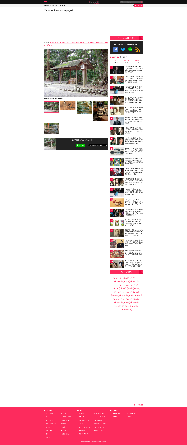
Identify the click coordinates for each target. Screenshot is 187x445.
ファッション (49, 420)
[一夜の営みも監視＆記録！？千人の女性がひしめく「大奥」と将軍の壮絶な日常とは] (117, 254)
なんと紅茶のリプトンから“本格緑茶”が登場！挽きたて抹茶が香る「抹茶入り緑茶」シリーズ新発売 (134, 222)
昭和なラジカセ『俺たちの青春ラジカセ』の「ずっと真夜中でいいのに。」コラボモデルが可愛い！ (134, 150)
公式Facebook (115, 49)
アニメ (127, 281)
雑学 (137, 285)
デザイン (139, 295)
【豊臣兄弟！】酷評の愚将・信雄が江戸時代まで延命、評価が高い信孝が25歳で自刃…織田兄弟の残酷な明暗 (134, 140)
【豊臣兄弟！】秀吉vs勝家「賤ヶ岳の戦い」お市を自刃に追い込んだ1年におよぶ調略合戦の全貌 (134, 69)
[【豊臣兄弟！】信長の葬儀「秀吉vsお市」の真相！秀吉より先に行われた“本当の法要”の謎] (117, 131)
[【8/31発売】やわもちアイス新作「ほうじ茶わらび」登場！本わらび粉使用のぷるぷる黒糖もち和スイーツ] (117, 202)
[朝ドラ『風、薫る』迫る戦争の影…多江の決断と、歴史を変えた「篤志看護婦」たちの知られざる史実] (117, 111)
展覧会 (127, 302)
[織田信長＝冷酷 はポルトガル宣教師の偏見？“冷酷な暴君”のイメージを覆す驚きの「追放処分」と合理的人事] (117, 233)
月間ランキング (83, 434)
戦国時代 (126, 278)
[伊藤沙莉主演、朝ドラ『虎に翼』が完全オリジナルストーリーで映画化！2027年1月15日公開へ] (117, 121)
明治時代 (115, 295)
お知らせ (81, 417)
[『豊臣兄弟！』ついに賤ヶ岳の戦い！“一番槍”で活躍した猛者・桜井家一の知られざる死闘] (117, 243)
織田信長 (135, 292)
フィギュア (126, 299)
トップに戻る (139, 405)
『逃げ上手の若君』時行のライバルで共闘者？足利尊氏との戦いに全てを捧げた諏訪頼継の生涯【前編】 (134, 89)
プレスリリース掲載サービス (126, 38)
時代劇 (137, 288)
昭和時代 (118, 306)
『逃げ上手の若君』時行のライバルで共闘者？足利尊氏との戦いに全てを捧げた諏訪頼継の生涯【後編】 (134, 191)
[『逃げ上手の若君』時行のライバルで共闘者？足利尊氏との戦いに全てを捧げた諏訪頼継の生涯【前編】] (117, 90)
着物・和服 (65, 420)
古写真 (48, 437)
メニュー (45, 2)
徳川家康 (124, 295)
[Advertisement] (60, 26)
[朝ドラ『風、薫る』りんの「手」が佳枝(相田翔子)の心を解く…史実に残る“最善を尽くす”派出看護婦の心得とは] (117, 264)
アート (48, 417)
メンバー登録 (138, 5)
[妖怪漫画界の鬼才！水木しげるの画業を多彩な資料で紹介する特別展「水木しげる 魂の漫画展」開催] (117, 162)
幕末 (124, 288)
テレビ (119, 292)
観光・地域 (49, 430)
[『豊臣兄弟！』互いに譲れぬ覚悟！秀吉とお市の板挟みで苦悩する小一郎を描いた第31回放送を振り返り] (117, 213)
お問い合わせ (99, 420)
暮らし (48, 434)
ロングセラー (120, 285)
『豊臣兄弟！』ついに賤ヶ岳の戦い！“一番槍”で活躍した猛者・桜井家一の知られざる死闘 (134, 242)
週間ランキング (99, 430)
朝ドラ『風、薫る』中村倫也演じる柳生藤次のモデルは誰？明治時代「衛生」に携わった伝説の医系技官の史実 (134, 99)
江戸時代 (118, 278)
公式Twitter (123, 49)
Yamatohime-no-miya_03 (58, 10)
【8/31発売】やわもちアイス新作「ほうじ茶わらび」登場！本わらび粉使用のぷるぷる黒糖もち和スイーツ (134, 202)
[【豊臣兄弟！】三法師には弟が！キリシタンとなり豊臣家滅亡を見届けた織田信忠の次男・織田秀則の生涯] (117, 80)
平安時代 (119, 281)
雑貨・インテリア (51, 423)
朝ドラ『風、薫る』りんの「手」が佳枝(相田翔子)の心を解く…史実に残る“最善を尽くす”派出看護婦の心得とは (133, 264)
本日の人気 (82, 430)
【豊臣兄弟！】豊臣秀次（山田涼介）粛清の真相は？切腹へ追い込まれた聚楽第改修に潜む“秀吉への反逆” (134, 171)
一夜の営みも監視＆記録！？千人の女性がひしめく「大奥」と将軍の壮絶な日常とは (134, 252)
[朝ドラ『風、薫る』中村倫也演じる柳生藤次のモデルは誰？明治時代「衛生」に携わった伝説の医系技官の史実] (117, 100)
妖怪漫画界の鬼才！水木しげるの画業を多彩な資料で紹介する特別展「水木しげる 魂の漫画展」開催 (134, 161)
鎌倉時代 (135, 302)
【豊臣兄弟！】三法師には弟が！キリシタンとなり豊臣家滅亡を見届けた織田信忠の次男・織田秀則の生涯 (134, 79)
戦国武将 (135, 281)
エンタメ (64, 430)
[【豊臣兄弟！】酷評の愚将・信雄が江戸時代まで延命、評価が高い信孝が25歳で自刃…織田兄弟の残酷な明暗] (117, 141)
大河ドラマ (136, 278)
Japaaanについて (100, 417)
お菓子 (117, 288)
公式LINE (130, 49)
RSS (137, 49)
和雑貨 (64, 423)
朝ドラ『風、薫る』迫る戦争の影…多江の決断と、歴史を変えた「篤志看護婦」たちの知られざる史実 (134, 110)
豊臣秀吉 (119, 302)
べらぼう (126, 292)
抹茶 (131, 295)
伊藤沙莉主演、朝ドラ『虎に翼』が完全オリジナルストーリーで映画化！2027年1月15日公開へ (134, 120)
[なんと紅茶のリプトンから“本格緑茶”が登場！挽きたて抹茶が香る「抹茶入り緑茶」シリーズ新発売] (117, 223)
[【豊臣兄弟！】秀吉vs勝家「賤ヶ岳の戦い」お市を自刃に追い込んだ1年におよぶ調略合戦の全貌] (117, 70)
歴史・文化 (65, 434)
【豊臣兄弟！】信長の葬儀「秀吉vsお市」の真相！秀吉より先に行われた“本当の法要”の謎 (134, 130)
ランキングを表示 (126, 272)
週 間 (126, 61)
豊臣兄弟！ (136, 299)
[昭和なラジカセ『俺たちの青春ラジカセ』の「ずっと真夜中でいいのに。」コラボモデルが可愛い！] (117, 151)
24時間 (115, 61)
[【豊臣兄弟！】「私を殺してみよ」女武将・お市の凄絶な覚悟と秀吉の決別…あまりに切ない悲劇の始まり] (117, 182)
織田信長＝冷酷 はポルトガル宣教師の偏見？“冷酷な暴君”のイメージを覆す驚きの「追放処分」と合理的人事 (134, 232)
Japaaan (93, 2)
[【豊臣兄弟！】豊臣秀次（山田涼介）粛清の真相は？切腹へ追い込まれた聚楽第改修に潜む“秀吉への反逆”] (117, 172)
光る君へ (127, 306)
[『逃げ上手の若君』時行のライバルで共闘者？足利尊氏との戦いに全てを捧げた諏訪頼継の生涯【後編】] (117, 192)
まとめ (64, 413)
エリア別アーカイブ (84, 427)
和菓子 (64, 427)
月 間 (138, 61)
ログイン (131, 5)
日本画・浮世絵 (66, 417)
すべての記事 (49, 413)
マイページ (82, 423)
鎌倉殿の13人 (127, 309)
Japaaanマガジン (100, 413)
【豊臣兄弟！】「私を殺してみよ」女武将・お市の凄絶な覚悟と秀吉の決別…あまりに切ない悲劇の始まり (134, 181)
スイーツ (129, 285)
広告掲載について (84, 420)
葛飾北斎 (135, 306)
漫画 (130, 288)
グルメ (48, 427)
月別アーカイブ (99, 427)
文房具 (117, 299)
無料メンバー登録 (100, 423)
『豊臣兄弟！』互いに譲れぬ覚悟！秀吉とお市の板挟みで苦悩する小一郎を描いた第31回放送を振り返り (134, 212)
